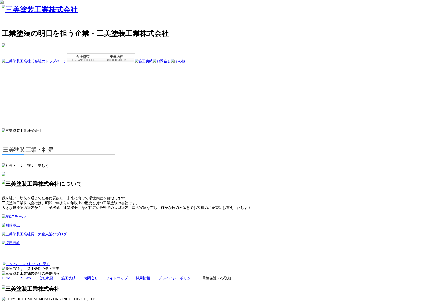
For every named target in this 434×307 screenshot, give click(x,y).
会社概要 (46, 278)
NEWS (26, 278)
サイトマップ (117, 278)
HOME (7, 278)
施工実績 (68, 278)
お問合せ (91, 278)
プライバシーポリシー (176, 278)
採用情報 (143, 278)
